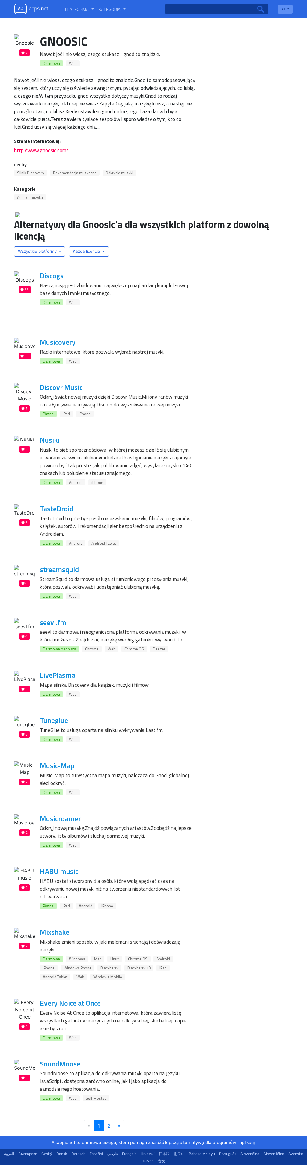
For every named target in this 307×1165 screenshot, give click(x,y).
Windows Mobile (107, 977)
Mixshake (54, 932)
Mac (97, 959)
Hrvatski (148, 1154)
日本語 (164, 1154)
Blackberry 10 (139, 968)
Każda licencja (87, 251)
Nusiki (49, 440)
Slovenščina (274, 1154)
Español (96, 1154)
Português (227, 1154)
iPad (66, 414)
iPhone (85, 414)
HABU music (59, 871)
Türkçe (148, 1161)
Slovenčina (249, 1154)
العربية (9, 1154)
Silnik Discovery (30, 173)
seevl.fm (53, 622)
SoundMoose (60, 1063)
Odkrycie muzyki (119, 173)
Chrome (92, 649)
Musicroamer (60, 818)
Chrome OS (134, 649)
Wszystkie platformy (38, 251)
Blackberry (109, 968)
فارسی (112, 1154)
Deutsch (78, 1154)
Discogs (52, 275)
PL (283, 9)
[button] (79, 9)
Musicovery (58, 342)
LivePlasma (57, 675)
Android (75, 482)
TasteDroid (56, 508)
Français (129, 1154)
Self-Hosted (96, 1098)
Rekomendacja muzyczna (75, 173)
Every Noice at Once (70, 1003)
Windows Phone (77, 968)
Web (73, 63)
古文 (161, 1161)
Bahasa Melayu (202, 1154)
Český (46, 1154)
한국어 (179, 1154)
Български (27, 1154)
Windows (77, 959)
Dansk (61, 1154)
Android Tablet (103, 543)
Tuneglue (54, 720)
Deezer (159, 649)
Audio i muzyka (30, 197)
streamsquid (59, 569)
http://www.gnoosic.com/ (41, 150)
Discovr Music (61, 387)
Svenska (295, 1154)
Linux (114, 959)
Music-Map (57, 765)
